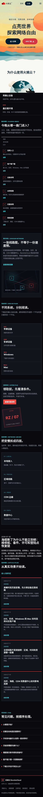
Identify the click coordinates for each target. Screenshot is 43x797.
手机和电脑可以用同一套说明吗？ (16, 739)
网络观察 (11, 788)
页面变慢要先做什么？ (11, 746)
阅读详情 (6, 604)
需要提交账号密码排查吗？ (13, 753)
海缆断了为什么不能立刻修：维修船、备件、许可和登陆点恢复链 (20, 543)
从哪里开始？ (8, 725)
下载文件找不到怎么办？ (12, 766)
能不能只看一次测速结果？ (13, 759)
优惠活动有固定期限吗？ (12, 732)
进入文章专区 (6, 573)
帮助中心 (4, 788)
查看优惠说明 (9, 402)
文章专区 (18, 788)
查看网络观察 (8, 265)
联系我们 (25, 788)
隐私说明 (32, 788)
